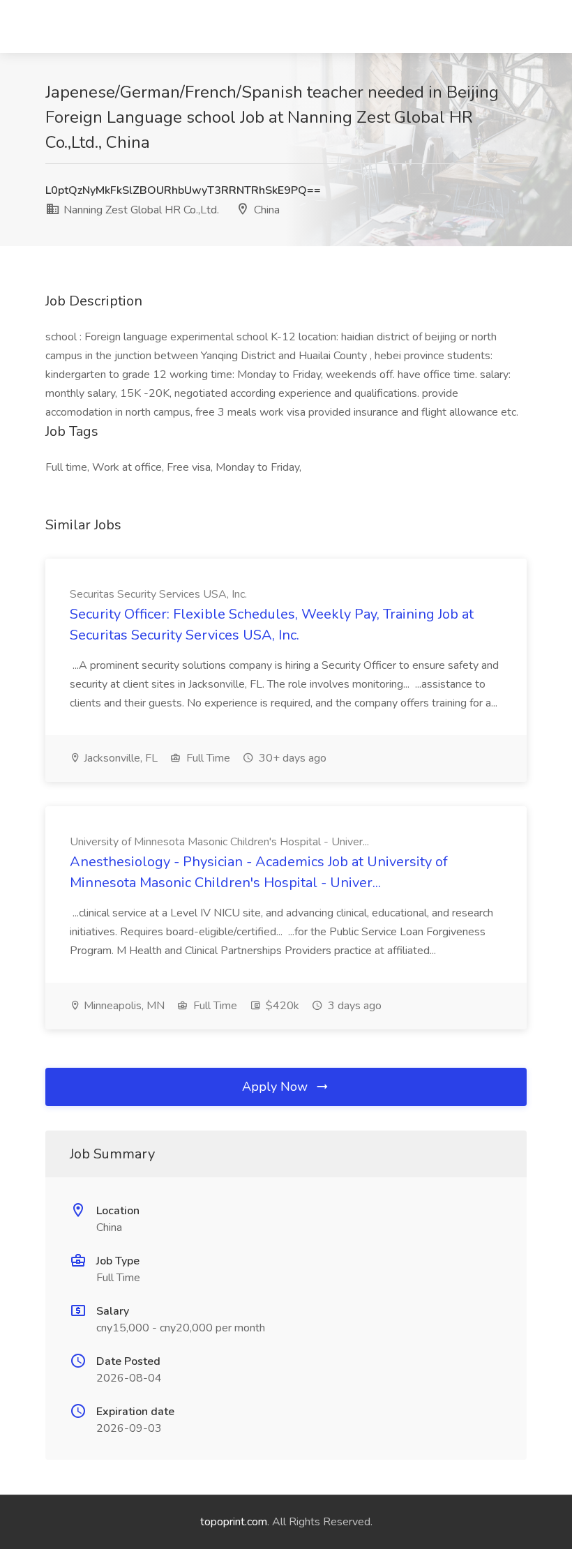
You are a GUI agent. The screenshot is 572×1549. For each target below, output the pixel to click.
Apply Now (276, 1086)
